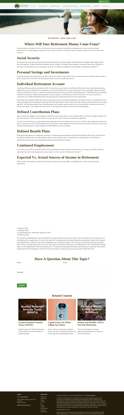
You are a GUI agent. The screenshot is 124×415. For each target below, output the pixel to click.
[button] (33, 6)
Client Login (105, 1)
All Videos (43, 410)
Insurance (43, 401)
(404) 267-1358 (24, 397)
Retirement (43, 396)
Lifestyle (43, 406)
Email (65, 262)
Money (42, 405)
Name (19, 262)
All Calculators (44, 411)
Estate (42, 400)
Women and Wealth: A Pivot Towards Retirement (91, 323)
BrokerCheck (92, 395)
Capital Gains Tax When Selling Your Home (59, 323)
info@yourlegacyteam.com (24, 405)
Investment (43, 398)
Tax (41, 403)
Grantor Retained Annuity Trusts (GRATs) (30, 323)
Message (20, 272)
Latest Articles (44, 408)
